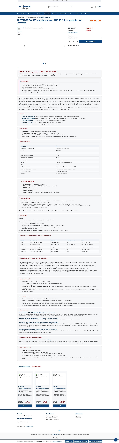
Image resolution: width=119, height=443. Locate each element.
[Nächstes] (64, 46)
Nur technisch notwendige (80, 441)
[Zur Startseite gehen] (24, 6)
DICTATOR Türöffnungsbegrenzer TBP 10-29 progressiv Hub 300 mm (59, 387)
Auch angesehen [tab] (36, 366)
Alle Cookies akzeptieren (95, 441)
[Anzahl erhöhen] (77, 41)
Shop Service (50, 413)
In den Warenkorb (90, 41)
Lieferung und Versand (51, 417)
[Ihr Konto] (92, 7)
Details (25, 405)
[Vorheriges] (24, 46)
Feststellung (71, 36)
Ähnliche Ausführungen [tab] (24, 366)
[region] (41, 46)
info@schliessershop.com (24, 418)
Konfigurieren (68, 441)
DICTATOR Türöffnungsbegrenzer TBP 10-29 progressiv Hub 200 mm (24, 387)
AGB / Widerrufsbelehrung (52, 419)
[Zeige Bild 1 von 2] (43, 63)
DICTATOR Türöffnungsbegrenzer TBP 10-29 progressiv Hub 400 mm (42, 387)
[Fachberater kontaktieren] (116, 440)
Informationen (79, 413)
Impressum (77, 416)
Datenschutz (78, 417)
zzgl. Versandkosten (72, 32)
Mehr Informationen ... (57, 441)
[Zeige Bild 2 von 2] (45, 63)
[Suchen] (71, 7)
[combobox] (59, 7)
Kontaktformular (29, 426)
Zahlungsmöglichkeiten (51, 416)
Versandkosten (55, 434)
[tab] (18, 67)
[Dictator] (95, 20)
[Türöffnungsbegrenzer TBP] (44, 28)
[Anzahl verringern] (69, 41)
